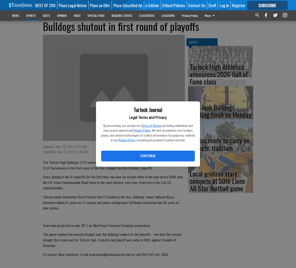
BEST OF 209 (45, 5)
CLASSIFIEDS (147, 15)
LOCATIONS (168, 15)
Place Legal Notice (73, 5)
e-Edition (152, 5)
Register (238, 5)
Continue (148, 156)
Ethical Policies (173, 5)
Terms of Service (151, 126)
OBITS (46, 15)
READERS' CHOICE (122, 15)
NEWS (15, 15)
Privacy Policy (142, 130)
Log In (224, 5)
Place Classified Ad (127, 5)
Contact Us (196, 5)
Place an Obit (100, 5)
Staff (212, 5)
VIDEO (77, 15)
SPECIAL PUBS (96, 15)
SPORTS (31, 15)
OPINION (62, 15)
